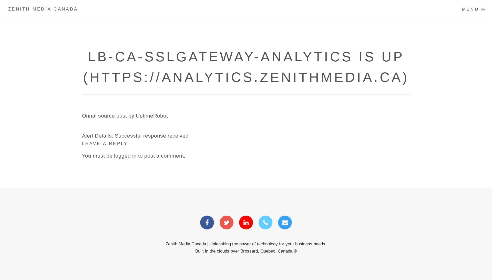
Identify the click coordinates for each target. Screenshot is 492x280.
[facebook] (207, 223)
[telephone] (265, 223)
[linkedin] (246, 223)
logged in (125, 156)
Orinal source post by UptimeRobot (125, 116)
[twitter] (226, 223)
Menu (470, 9)
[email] (285, 223)
